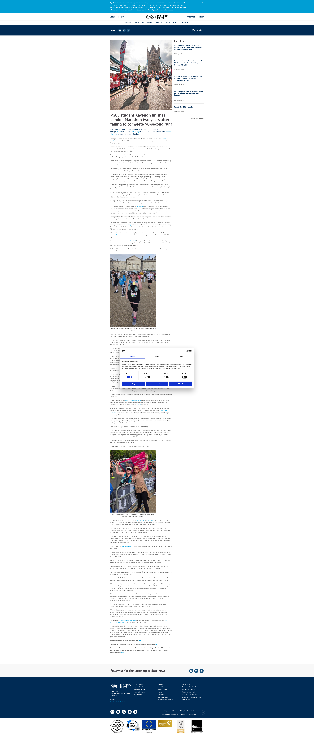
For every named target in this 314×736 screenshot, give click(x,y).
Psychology (135, 131)
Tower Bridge (127, 225)
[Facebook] (112, 712)
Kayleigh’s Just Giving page (127, 620)
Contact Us (122, 17)
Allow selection (157, 384)
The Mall (133, 241)
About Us (159, 23)
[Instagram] (124, 712)
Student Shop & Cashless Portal (191, 697)
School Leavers (138, 684)
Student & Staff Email (189, 687)
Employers (184, 23)
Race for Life (140, 520)
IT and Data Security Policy (190, 694)
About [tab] (181, 356)
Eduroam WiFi (186, 700)
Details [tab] (157, 356)
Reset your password (188, 692)
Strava (139, 405)
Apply (112, 17)
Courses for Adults (139, 692)
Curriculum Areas (163, 697)
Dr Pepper (140, 207)
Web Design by (184, 714)
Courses (128, 23)
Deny (133, 384)
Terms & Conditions (174, 711)
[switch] (147, 377)
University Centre (139, 689)
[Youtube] (118, 712)
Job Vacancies (186, 684)
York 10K (150, 520)
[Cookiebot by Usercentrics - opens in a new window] (185, 351)
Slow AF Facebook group (133, 400)
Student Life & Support (143, 23)
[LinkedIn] (130, 712)
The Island (149, 155)
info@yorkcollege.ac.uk (117, 701)
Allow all (180, 384)
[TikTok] (135, 712)
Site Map (193, 711)
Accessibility (163, 711)
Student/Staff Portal (188, 689)
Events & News (171, 23)
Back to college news (196, 118)
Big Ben (118, 235)
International (138, 694)
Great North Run (126, 546)
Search (192, 17)
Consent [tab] (132, 356)
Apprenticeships (139, 687)
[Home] (157, 17)
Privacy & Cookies (184, 711)
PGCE (119, 131)
